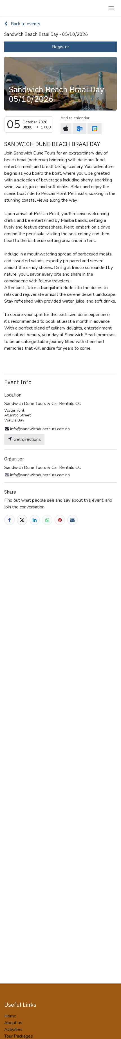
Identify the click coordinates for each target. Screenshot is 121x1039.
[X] (22, 520)
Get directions (26, 439)
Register (60, 47)
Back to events (25, 24)
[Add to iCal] (65, 128)
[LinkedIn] (35, 520)
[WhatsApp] (47, 520)
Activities (13, 1029)
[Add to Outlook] (79, 128)
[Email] (72, 520)
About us (13, 1023)
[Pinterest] (60, 520)
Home (10, 1016)
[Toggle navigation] (111, 8)
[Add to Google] (94, 128)
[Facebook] (9, 520)
